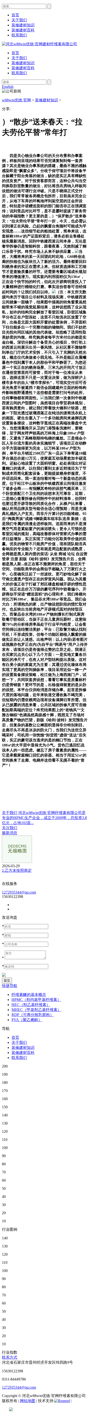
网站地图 (27, 1401)
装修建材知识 (23, 63)
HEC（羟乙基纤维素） (31, 1005)
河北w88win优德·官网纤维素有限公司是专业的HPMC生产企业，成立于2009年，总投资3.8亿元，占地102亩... (44, 818)
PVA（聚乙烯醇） (27, 1020)
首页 (15, 53)
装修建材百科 (23, 68)
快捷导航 (9, 986)
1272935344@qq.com (19, 892)
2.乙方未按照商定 (17, 870)
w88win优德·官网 (16, 100)
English (7, 87)
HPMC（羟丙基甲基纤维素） (36, 1000)
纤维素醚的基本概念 (29, 995)
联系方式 (9, 1357)
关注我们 (9, 828)
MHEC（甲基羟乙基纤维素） (36, 1010)
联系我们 (19, 73)
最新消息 (9, 833)
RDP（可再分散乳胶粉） (33, 1015)
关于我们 (19, 58)
